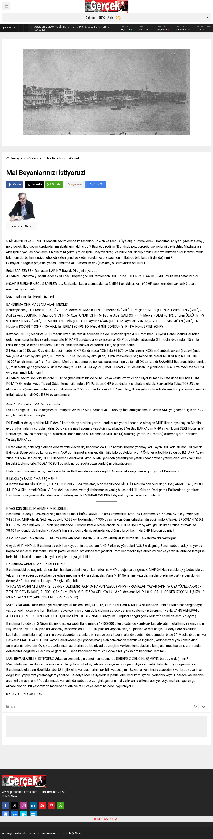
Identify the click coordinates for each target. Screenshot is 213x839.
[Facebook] (5, 805)
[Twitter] (14, 805)
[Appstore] (14, 814)
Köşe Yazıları (34, 158)
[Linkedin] (33, 805)
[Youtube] (42, 805)
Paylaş (17, 184)
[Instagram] (23, 805)
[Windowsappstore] (33, 814)
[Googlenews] (5, 814)
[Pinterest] (51, 805)
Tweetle (36, 184)
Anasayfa (16, 158)
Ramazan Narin (21, 226)
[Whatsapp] (60, 805)
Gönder (57, 184)
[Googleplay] (23, 814)
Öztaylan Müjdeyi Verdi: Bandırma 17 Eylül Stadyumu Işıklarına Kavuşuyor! (71, 28)
